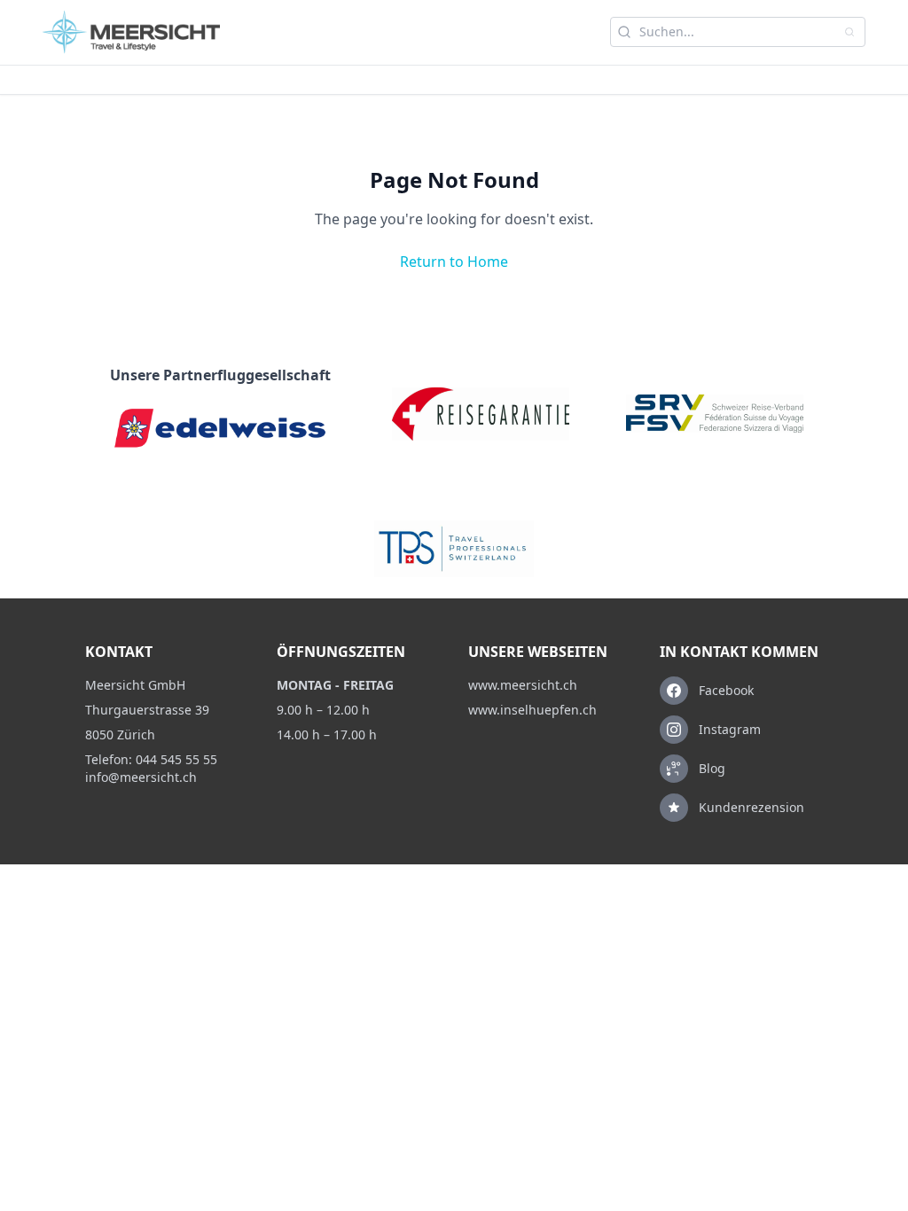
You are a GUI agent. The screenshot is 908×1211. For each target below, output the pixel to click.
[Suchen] (849, 32)
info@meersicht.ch (141, 777)
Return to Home (454, 261)
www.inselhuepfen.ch (532, 709)
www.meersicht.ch (522, 684)
